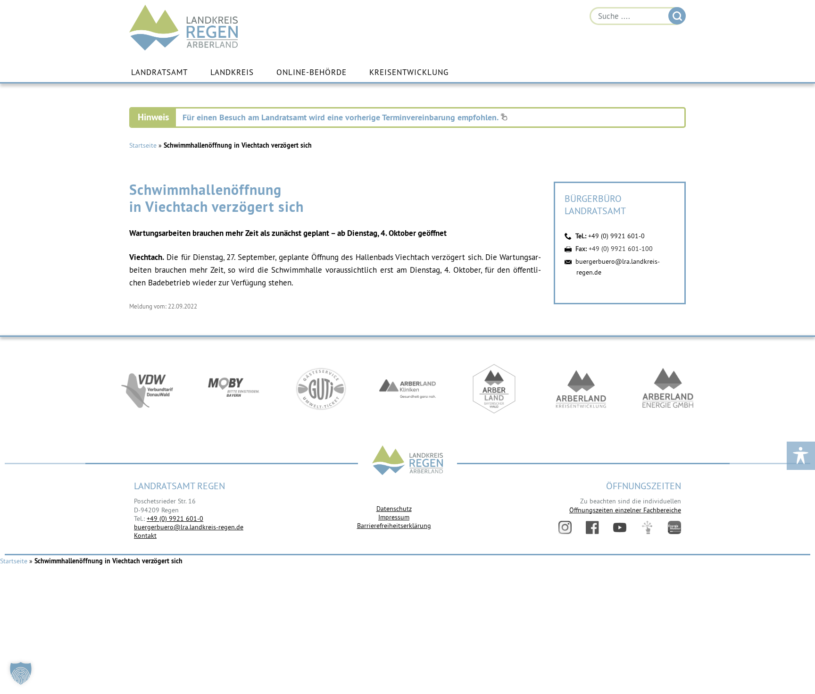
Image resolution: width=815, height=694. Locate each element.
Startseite (143, 145)
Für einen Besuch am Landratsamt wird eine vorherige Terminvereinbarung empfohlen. (341, 117)
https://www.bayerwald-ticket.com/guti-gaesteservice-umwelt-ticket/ (320, 388)
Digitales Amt (647, 527)
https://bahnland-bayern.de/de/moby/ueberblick (234, 388)
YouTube (619, 527)
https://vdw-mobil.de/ (147, 388)
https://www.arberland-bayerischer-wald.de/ (494, 388)
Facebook (592, 527)
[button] (21, 673)
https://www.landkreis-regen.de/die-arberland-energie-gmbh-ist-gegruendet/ (668, 388)
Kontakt (145, 535)
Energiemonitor (674, 527)
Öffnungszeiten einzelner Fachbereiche (625, 510)
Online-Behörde (311, 72)
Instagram (565, 527)
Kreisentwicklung (409, 72)
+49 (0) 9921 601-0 (616, 236)
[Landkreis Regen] (407, 461)
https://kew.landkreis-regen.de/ (581, 388)
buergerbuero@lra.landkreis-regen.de (188, 527)
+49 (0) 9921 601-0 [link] (175, 518)
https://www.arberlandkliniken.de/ (407, 388)
